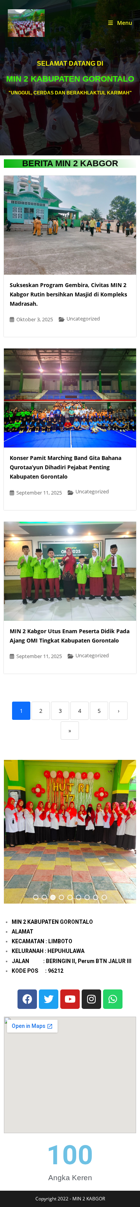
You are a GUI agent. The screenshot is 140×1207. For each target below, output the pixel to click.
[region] (70, 832)
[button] (35, 897)
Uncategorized (83, 318)
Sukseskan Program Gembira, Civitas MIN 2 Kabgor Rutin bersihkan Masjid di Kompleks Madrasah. (68, 294)
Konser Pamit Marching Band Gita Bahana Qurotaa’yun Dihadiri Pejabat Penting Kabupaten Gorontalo (65, 467)
